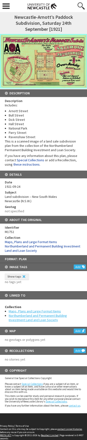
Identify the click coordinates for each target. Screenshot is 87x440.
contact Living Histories (69, 429)
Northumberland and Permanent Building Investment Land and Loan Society (38, 317)
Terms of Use (22, 425)
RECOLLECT (5, 435)
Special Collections (32, 384)
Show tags (14, 276)
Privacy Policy (7, 425)
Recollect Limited (49, 435)
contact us (74, 405)
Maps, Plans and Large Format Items (35, 311)
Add (77, 267)
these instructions (26, 164)
